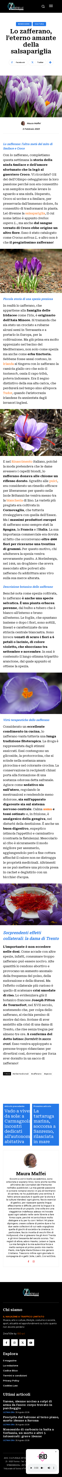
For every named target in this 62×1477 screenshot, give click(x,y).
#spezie (48, 1074)
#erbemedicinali (21, 1074)
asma (47, 809)
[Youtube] (31, 1342)
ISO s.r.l (21, 1333)
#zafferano (36, 1074)
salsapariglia (35, 213)
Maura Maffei (34, 123)
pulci (53, 481)
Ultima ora (8, 1412)
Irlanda (9, 364)
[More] (50, 62)
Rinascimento (22, 461)
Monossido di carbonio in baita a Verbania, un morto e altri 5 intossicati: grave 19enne (28, 1433)
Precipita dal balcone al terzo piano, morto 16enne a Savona (31, 1419)
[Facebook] (28, 1261)
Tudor (7, 393)
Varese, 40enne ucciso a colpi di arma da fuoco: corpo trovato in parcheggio (27, 1405)
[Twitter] (22, 1342)
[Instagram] (34, 1261)
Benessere (24, 24)
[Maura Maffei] (23, 123)
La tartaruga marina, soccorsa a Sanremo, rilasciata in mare (45, 1126)
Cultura (39, 24)
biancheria (14, 500)
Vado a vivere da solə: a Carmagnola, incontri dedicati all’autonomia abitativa (19, 1126)
